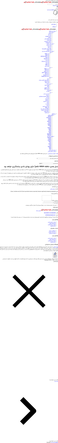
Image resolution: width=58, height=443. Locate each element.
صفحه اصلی (53, 24)
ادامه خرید (48, 442)
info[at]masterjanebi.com (50, 215)
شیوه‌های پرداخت (52, 230)
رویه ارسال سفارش (52, 232)
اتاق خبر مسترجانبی (51, 153)
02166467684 (53, 213)
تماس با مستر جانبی (52, 222)
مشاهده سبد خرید (54, 442)
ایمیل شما (55, 203)
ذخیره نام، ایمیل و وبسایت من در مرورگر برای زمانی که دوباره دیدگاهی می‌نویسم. (41, 205)
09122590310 (47, 213)
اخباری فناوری (53, 226)
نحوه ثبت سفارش (52, 233)
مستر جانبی (52, 189)
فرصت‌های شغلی (52, 223)
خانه (57, 153)
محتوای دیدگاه (55, 200)
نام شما (56, 201)
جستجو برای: (55, 163)
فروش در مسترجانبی (52, 224)
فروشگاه (54, 26)
